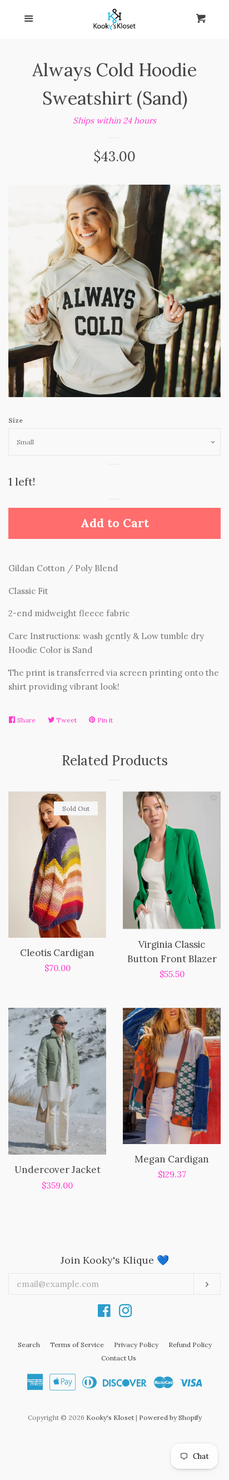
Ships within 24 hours (114, 120)
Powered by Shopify (170, 1417)
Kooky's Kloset (110, 1417)
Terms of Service (77, 1344)
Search (29, 1344)
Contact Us (118, 1358)
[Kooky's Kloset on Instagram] (125, 1313)
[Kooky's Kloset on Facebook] (104, 1313)
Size (15, 420)
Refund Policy (190, 1344)
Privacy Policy (136, 1344)
